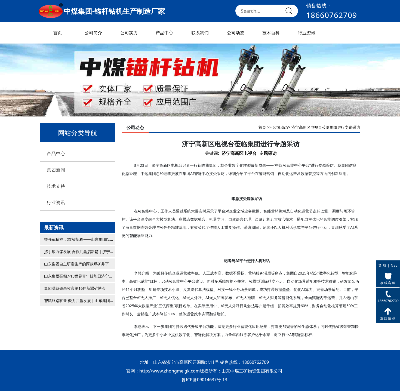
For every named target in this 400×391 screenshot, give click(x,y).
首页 (57, 33)
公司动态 (235, 33)
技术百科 (271, 33)
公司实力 (129, 33)
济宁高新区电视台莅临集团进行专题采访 (325, 127)
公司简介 (93, 33)
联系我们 (200, 33)
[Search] (289, 11)
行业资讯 (306, 33)
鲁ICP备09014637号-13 (204, 380)
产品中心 (164, 33)
